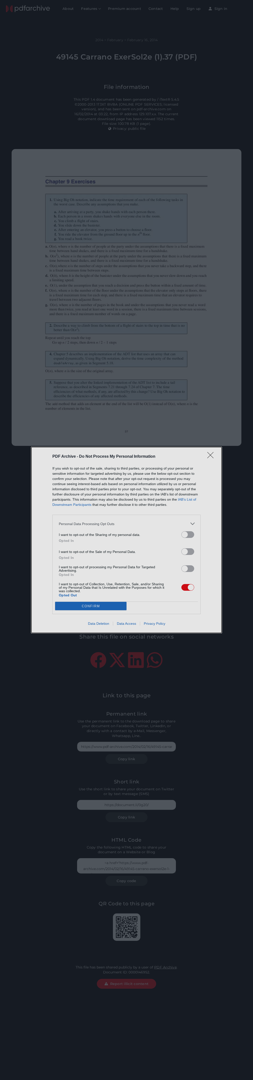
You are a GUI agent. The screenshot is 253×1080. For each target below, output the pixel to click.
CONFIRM (91, 606)
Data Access (126, 623)
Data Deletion (98, 623)
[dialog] (126, 540)
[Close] (212, 456)
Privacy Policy (154, 623)
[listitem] (126, 523)
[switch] (187, 534)
